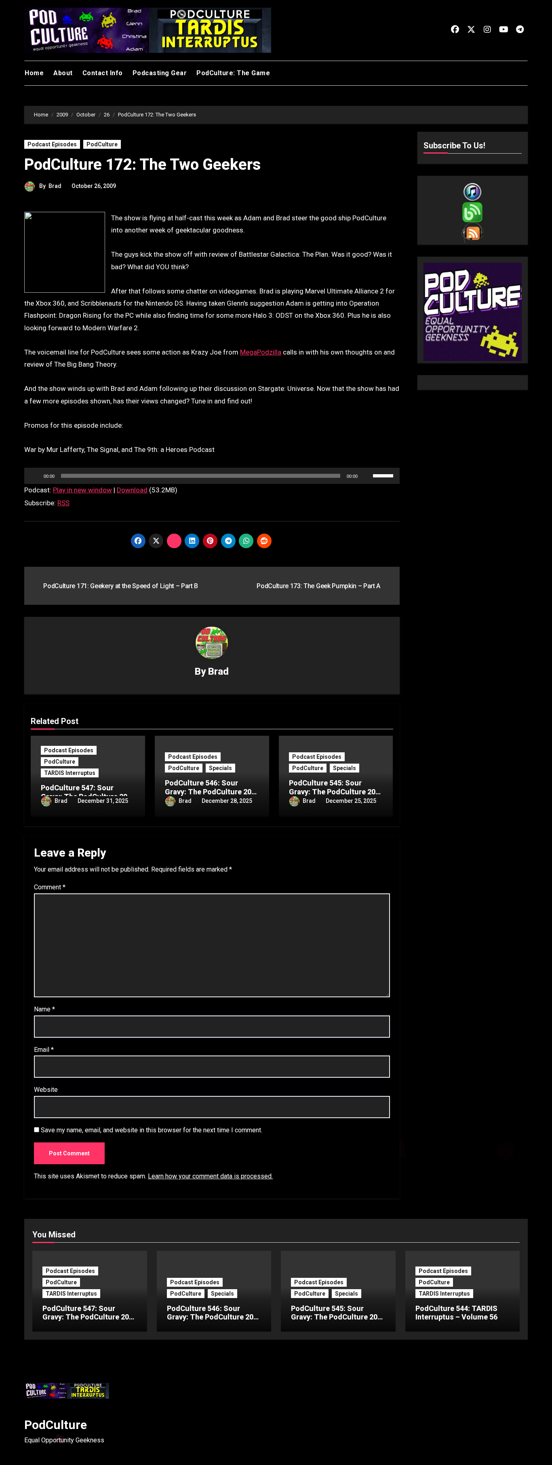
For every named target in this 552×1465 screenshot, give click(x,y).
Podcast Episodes (52, 144)
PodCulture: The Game (233, 73)
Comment (49, 887)
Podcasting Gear (160, 73)
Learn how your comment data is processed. (210, 1176)
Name (44, 1009)
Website (46, 1089)
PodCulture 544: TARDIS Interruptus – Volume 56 (456, 1312)
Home (34, 73)
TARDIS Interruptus (69, 773)
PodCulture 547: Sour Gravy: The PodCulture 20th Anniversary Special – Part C (89, 1321)
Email (44, 1049)
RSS (63, 503)
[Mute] (366, 476)
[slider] (384, 475)
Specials (220, 768)
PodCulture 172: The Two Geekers (142, 164)
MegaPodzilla (260, 352)
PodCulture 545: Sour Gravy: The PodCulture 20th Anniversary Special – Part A (337, 1321)
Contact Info (102, 73)
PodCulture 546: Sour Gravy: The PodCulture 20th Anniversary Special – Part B (213, 1321)
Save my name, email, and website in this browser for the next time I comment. (151, 1130)
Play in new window (82, 490)
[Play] (35, 476)
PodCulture (102, 144)
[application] (212, 476)
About (63, 73)
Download (132, 490)
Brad (54, 186)
